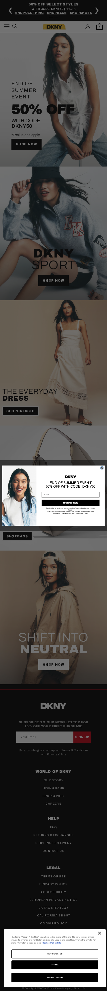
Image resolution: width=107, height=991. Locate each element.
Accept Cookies (55, 977)
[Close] (99, 933)
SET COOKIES (54, 954)
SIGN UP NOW (70, 503)
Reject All (55, 965)
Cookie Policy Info (51, 943)
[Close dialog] (102, 468)
